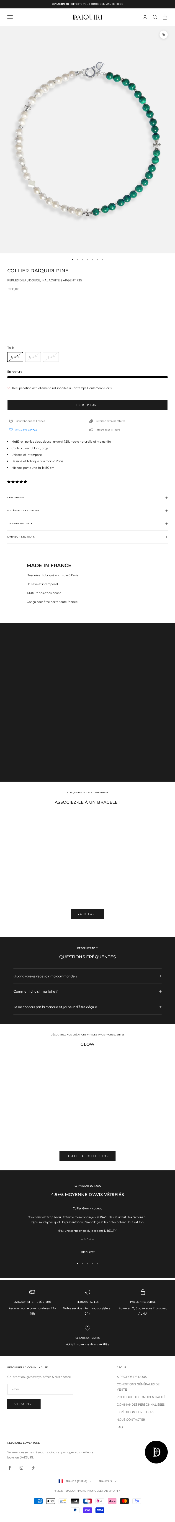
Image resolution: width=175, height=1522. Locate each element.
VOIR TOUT (87, 913)
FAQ (120, 1427)
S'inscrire (24, 1404)
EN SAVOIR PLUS (29, 767)
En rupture (87, 405)
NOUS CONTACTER (131, 1419)
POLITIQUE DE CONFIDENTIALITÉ (141, 1397)
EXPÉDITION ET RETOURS (135, 1412)
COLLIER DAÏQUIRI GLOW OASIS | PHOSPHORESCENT (32, 1134)
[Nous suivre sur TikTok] (33, 1468)
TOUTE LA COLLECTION (87, 1156)
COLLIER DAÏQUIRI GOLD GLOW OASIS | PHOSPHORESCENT (143, 1134)
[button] (17, 482)
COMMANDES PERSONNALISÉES (141, 1404)
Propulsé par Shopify (103, 1490)
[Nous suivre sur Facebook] (9, 1468)
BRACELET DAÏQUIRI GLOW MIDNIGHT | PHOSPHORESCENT (143, 892)
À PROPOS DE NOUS (132, 1377)
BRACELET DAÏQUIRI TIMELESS (32, 890)
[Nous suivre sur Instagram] (21, 1468)
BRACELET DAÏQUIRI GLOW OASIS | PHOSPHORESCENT (87, 1134)
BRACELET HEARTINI (87, 890)
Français (105, 1481)
